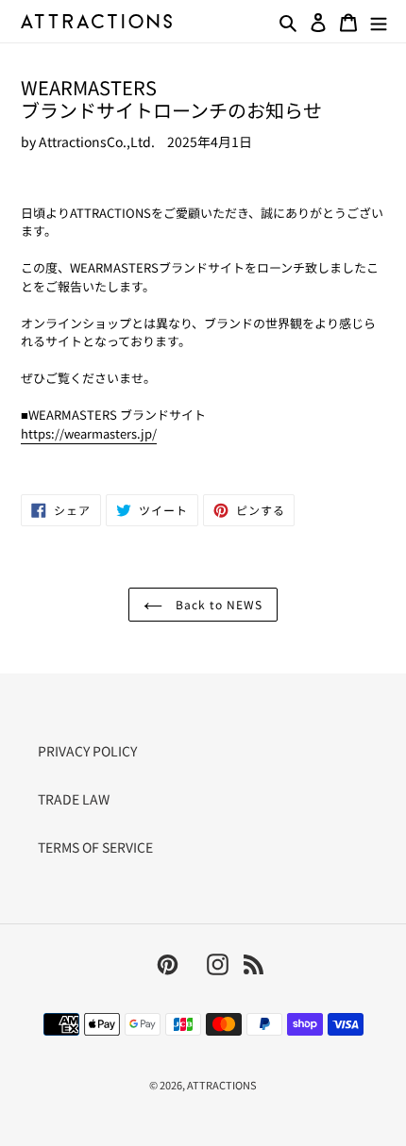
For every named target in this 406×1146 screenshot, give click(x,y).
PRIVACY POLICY (87, 750)
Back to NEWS (217, 604)
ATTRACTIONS (222, 1084)
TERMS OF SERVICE (95, 847)
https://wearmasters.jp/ (89, 433)
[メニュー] (379, 21)
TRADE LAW (74, 798)
